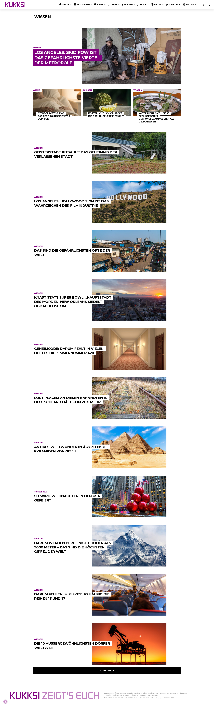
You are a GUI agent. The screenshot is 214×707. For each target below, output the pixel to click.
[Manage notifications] (5, 702)
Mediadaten (182, 693)
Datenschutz (153, 695)
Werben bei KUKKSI (167, 693)
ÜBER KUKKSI (120, 693)
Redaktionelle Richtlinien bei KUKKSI (142, 693)
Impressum (109, 693)
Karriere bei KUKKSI (114, 695)
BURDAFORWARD (120, 698)
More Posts (107, 670)
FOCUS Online (133, 698)
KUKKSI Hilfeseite (130, 695)
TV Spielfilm (150, 698)
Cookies (142, 695)
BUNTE (142, 698)
